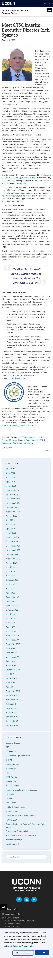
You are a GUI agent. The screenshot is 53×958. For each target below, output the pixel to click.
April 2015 (10, 687)
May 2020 (10, 623)
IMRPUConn (11, 781)
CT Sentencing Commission (32, 437)
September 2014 (13, 691)
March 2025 (11, 533)
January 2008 (12, 717)
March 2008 (11, 712)
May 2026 (10, 477)
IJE (7, 773)
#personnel (7, 443)
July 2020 (10, 614)
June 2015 (10, 682)
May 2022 (10, 588)
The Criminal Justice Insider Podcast (21, 835)
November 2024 (13, 550)
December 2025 (13, 499)
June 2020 (10, 618)
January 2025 (12, 541)
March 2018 (11, 665)
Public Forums (12, 811)
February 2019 (12, 653)
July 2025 (10, 520)
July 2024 (10, 567)
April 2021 (10, 601)
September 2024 (13, 558)
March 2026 (11, 486)
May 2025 (10, 524)
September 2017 (13, 670)
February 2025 (12, 537)
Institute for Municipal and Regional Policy (15, 11)
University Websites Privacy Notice (19, 946)
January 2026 (12, 494)
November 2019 (12, 640)
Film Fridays (11, 768)
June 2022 (10, 584)
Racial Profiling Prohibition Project (20, 815)
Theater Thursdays (14, 840)
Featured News (8, 440)
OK (41, 953)
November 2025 (13, 503)
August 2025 (11, 516)
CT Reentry (11, 751)
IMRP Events (11, 777)
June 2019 (10, 648)
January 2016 (11, 678)
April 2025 (10, 528)
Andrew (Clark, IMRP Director (18, 196)
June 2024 (10, 571)
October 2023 (12, 580)
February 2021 (12, 605)
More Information (23, 953)
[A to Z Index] (50, 4)
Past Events (11, 803)
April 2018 (10, 661)
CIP (7, 747)
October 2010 (12, 704)
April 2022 (10, 593)
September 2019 (13, 644)
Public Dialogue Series (15, 807)
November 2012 (12, 700)
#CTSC (42, 440)
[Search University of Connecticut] (45, 4)
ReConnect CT (12, 820)
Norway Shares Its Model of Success (21, 790)
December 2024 (13, 546)
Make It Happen (12, 785)
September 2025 (13, 511)
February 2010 (12, 708)
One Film (10, 794)
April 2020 (10, 627)
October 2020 (12, 610)
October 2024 (12, 554)
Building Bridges (13, 743)
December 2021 (12, 597)
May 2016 (10, 674)
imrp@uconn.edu (12, 914)
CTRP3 (9, 760)
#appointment (32, 440)
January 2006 (12, 721)
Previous (7, 447)
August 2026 (11, 469)
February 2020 (12, 635)
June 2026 (10, 473)
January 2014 (11, 695)
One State (10, 798)
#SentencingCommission (23, 443)
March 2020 (11, 631)
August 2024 (11, 563)
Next (48, 450)
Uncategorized (12, 844)
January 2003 (12, 725)
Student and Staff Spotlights (18, 831)
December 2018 (12, 657)
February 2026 (12, 490)
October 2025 (12, 507)
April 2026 (10, 481)
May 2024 (10, 575)
